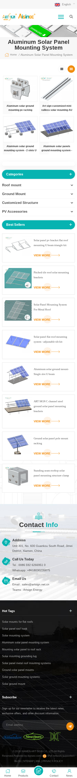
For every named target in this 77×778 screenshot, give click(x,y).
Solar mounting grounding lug (19, 656)
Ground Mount (14, 194)
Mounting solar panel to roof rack (21, 649)
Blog (17, 761)
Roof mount (11, 185)
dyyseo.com (34, 755)
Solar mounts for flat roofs (17, 621)
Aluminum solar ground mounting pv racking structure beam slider (20, 108)
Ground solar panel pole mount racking (51, 441)
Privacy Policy (53, 761)
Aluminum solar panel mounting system (25, 642)
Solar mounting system (16, 635)
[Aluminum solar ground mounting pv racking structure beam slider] (20, 89)
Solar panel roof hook (14, 628)
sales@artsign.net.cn (35, 584)
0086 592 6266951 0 (32, 565)
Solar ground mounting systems (21, 676)
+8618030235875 (38, 570)
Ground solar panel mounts (18, 669)
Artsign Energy (32, 589)
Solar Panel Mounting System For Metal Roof (50, 307)
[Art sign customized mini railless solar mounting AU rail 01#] (57, 89)
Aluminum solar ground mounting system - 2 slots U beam (20, 148)
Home (13, 54)
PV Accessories (14, 212)
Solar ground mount (13, 683)
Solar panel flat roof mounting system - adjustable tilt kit (50, 339)
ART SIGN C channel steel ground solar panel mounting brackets (50, 406)
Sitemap (28, 761)
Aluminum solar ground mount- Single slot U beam (51, 372)
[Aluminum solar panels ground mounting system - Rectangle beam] (57, 129)
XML (38, 761)
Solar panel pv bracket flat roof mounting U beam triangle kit (51, 243)
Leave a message (38, 771)
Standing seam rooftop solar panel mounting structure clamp (51, 473)
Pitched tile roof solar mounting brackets (51, 275)
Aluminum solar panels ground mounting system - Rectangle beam (56, 148)
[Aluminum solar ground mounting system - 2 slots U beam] (20, 129)
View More (42, 255)
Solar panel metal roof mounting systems (26, 663)
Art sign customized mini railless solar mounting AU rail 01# (56, 108)
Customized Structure (20, 203)
